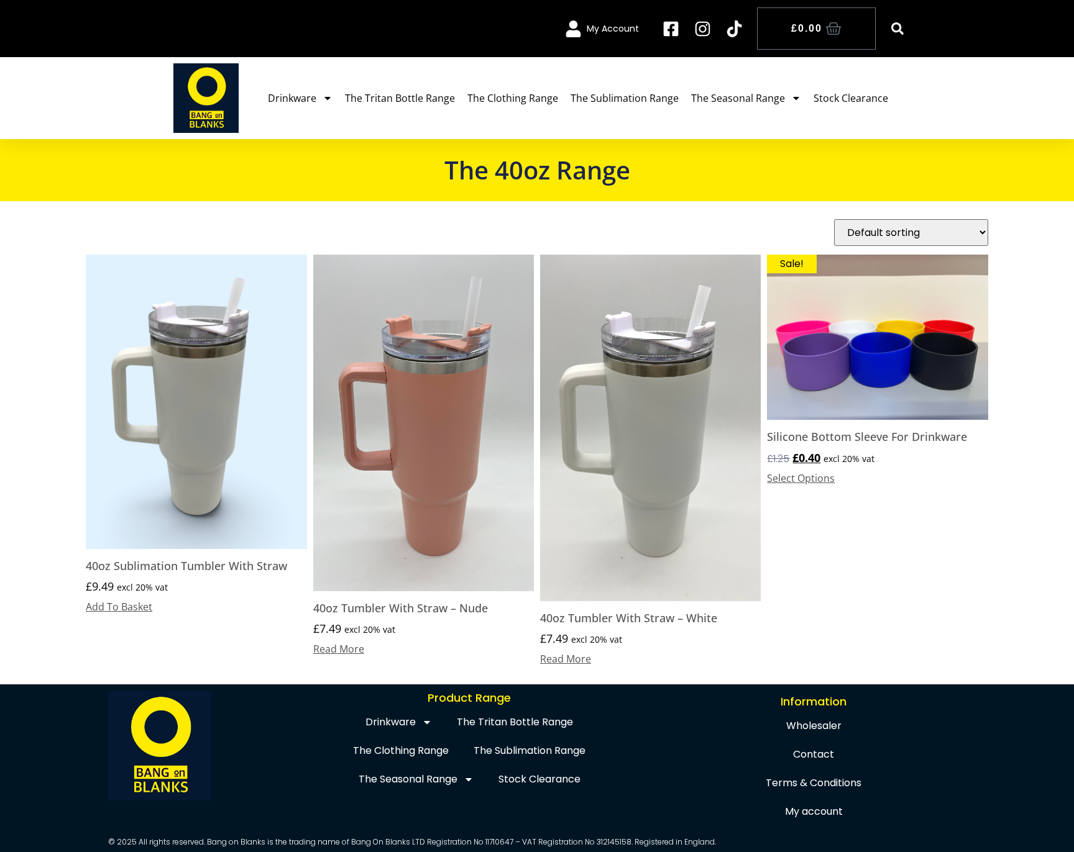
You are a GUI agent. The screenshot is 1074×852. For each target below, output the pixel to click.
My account (814, 811)
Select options (801, 478)
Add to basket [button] (119, 607)
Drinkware (292, 98)
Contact (813, 754)
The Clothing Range (512, 98)
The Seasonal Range (738, 98)
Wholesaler (814, 725)
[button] (897, 28)
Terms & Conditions (813, 783)
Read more (338, 649)
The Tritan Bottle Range (400, 98)
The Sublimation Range (625, 98)
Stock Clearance (851, 98)
